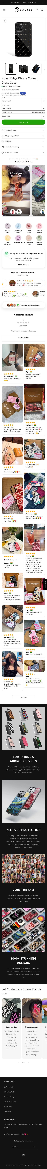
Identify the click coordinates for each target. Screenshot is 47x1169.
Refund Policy (9, 1087)
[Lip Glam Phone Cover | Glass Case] (13, 211)
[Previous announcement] (4, 2)
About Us (7, 1112)
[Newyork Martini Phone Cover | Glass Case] (19, 211)
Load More (23, 697)
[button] (4, 9)
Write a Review (23, 338)
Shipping (11, 95)
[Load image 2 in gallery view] (23, 68)
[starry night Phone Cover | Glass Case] (43, 211)
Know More (23, 264)
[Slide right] (44, 69)
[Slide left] (2, 69)
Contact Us (8, 1107)
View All (4, 994)
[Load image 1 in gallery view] (11, 68)
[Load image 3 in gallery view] (36, 68)
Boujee (12, 1165)
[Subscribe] (34, 1146)
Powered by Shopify (20, 1165)
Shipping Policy (9, 1092)
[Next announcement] (43, 2)
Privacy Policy (9, 1097)
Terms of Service (10, 1102)
